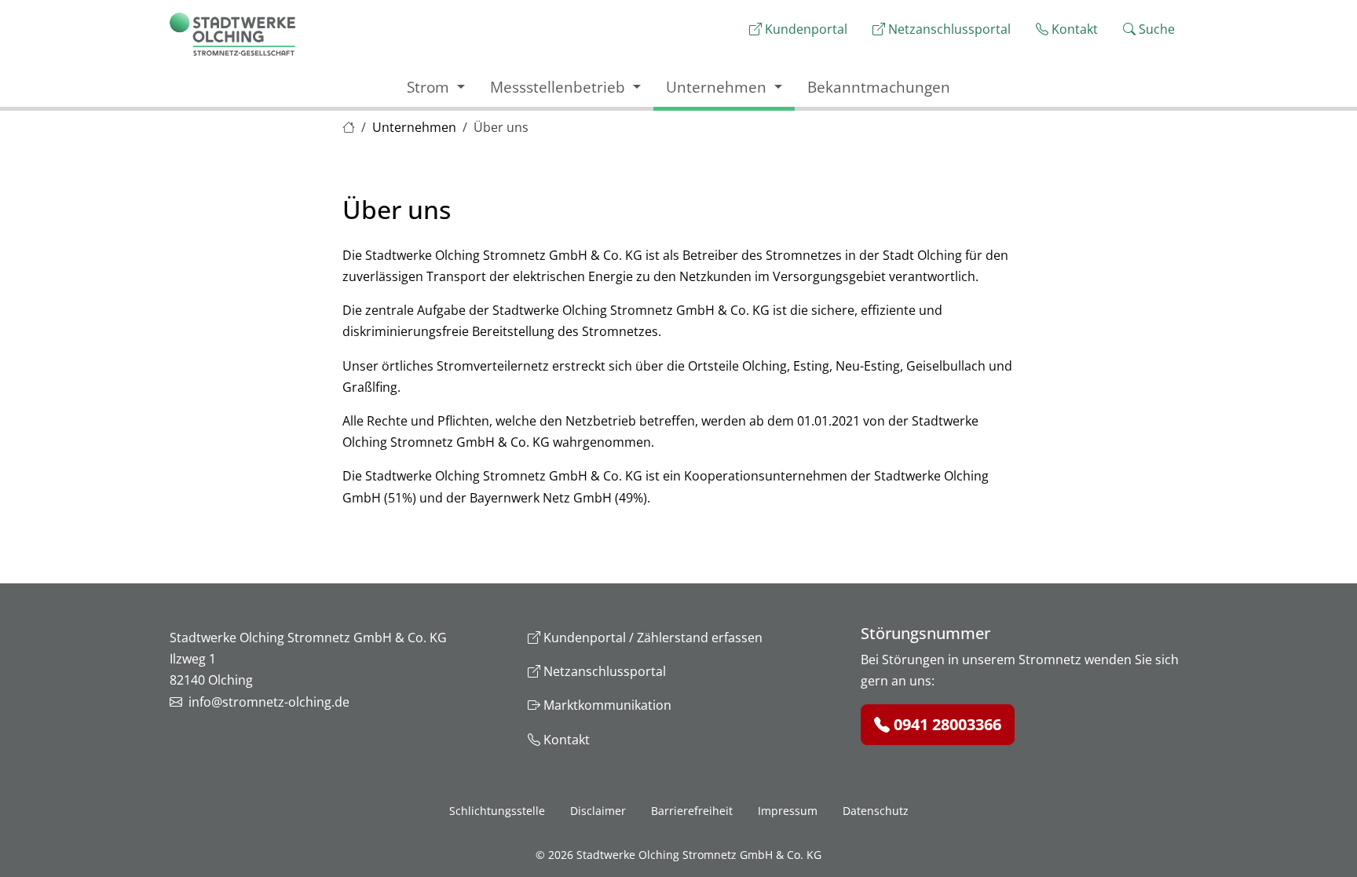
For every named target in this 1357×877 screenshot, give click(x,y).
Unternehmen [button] (718, 86)
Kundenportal (804, 29)
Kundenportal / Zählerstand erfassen (651, 637)
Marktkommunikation (605, 705)
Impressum (787, 810)
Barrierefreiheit (692, 810)
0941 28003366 (945, 724)
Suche (1155, 29)
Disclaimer (598, 810)
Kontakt (1073, 29)
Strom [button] (430, 86)
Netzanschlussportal (948, 29)
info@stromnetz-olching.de (268, 702)
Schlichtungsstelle (497, 810)
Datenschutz (876, 810)
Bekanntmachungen (878, 86)
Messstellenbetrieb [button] (559, 86)
